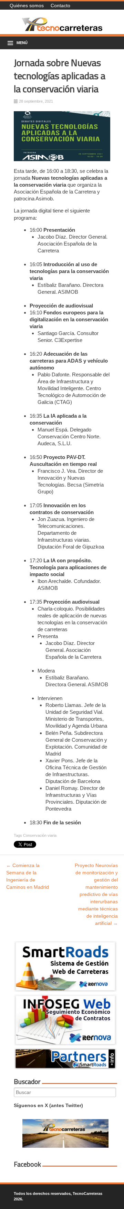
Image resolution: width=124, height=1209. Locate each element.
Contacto (60, 5)
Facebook (27, 1164)
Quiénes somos (27, 5)
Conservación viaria (39, 835)
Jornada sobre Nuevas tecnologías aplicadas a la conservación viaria (59, 75)
